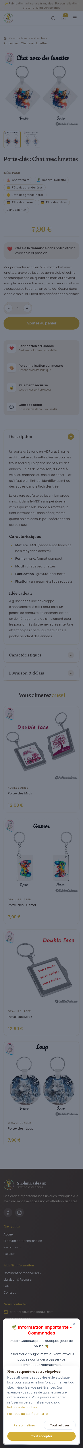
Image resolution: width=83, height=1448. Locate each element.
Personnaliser (24, 1425)
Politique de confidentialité (27, 1414)
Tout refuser (59, 1425)
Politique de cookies (22, 1407)
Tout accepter (41, 1436)
